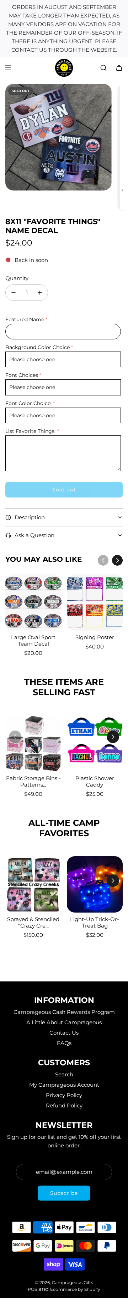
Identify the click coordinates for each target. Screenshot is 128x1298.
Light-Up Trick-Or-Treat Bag (94, 922)
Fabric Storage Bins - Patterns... (33, 781)
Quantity (16, 278)
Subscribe (64, 1193)
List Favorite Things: (30, 431)
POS (32, 1289)
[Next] (117, 560)
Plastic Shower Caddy (94, 781)
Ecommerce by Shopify (75, 1289)
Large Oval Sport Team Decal (33, 640)
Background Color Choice (37, 347)
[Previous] (103, 560)
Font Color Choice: (28, 403)
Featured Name (24, 319)
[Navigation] (8, 68)
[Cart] (119, 68)
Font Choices (21, 375)
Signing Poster (94, 637)
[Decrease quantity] (13, 292)
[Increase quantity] (40, 292)
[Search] (103, 68)
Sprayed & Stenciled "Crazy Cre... (33, 922)
